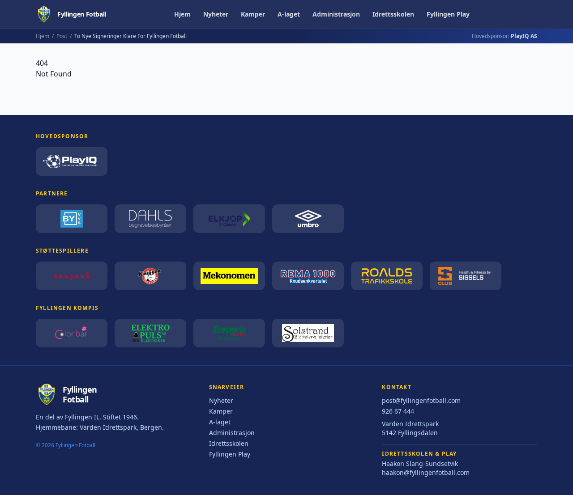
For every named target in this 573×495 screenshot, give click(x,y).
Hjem (182, 14)
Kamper (253, 14)
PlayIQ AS (524, 36)
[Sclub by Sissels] (465, 276)
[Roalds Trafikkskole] (387, 276)
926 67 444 (398, 411)
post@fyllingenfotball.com (421, 400)
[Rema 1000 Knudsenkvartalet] (308, 276)
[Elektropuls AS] (150, 333)
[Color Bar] (71, 333)
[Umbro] (308, 218)
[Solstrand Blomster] (308, 333)
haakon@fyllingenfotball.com (426, 472)
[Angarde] (71, 276)
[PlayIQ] (71, 161)
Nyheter (215, 14)
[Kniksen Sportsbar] (150, 276)
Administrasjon (336, 14)
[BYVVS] (71, 218)
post (61, 36)
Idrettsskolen (393, 14)
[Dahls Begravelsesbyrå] (150, 218)
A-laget (289, 14)
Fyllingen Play (448, 14)
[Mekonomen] (229, 276)
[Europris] (229, 333)
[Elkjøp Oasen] (229, 218)
